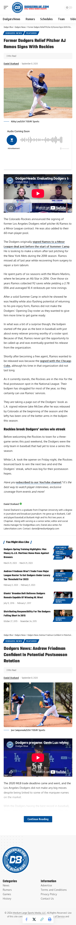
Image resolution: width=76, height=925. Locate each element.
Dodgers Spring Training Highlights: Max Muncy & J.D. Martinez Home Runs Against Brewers (26, 553)
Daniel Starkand (11, 63)
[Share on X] (34, 919)
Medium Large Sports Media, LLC (29, 912)
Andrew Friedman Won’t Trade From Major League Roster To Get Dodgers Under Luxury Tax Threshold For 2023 (27, 575)
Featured (31, 33)
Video (59, 558)
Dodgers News (14, 33)
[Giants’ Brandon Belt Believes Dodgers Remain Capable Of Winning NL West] (63, 597)
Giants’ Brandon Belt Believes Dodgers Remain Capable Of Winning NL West (24, 596)
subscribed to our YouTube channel (38, 482)
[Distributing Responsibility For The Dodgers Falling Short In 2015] (63, 615)
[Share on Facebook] (26, 919)
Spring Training (61, 553)
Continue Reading (38, 819)
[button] (7, 7)
